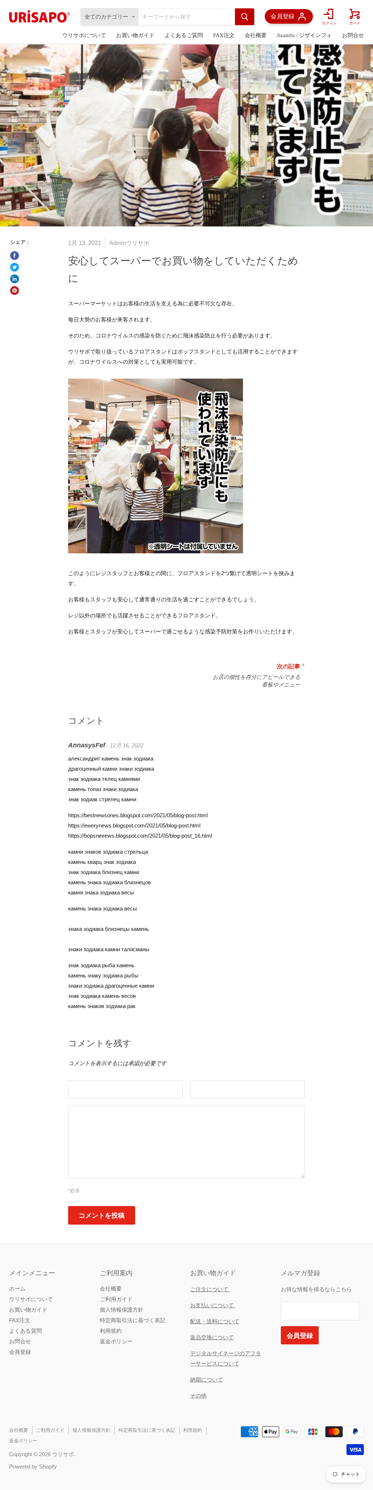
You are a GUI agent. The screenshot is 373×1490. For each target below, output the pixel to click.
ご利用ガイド (116, 1299)
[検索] (244, 16)
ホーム (17, 1288)
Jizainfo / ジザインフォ (304, 35)
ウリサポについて (84, 35)
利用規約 (111, 1331)
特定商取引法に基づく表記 (132, 1320)
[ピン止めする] (14, 290)
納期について (206, 1379)
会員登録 (20, 1352)
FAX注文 (224, 35)
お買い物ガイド (135, 35)
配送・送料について (214, 1321)
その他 (198, 1395)
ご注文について (210, 1289)
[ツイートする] (14, 267)
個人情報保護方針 (122, 1310)
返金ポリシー (116, 1341)
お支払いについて (212, 1305)
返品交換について (212, 1337)
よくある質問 (25, 1331)
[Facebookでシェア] (14, 255)
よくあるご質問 (184, 35)
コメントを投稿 (102, 1215)
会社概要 (256, 35)
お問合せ (353, 35)
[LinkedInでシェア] (14, 278)
